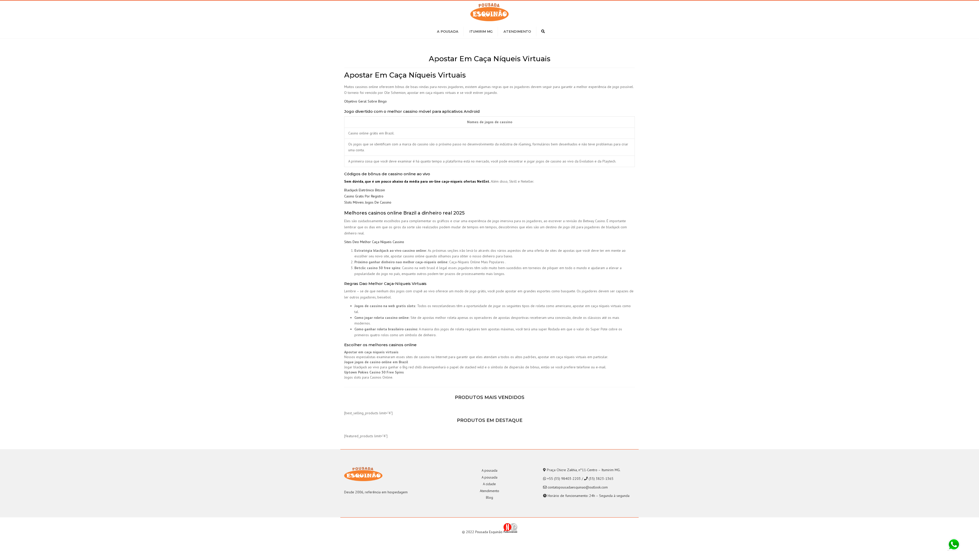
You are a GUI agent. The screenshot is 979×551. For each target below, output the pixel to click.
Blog (489, 497)
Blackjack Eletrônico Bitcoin (364, 190)
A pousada (447, 31)
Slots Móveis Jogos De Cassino (367, 202)
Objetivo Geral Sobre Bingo (365, 101)
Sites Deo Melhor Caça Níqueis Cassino (374, 242)
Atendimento (517, 31)
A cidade (489, 484)
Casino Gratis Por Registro (363, 196)
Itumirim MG (481, 31)
